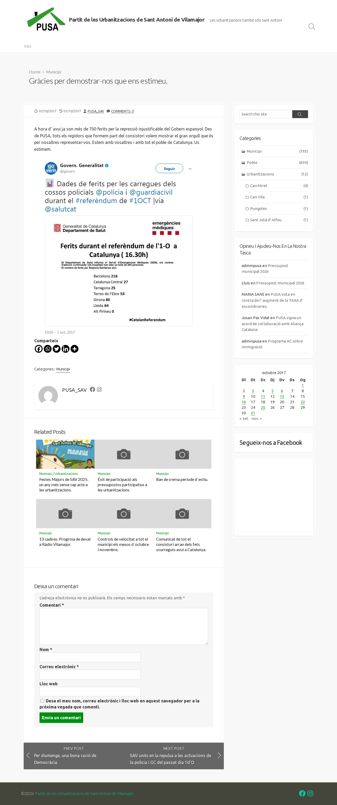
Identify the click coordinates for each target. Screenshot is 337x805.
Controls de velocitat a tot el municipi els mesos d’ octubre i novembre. (123, 544)
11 (263, 396)
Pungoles (279, 208)
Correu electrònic (59, 666)
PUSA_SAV (96, 111)
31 (253, 413)
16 (244, 402)
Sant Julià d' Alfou (279, 220)
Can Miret (279, 185)
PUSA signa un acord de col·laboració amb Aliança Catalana (273, 323)
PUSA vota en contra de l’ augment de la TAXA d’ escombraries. (272, 300)
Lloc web (48, 683)
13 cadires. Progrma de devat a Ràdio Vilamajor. (65, 542)
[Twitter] (57, 349)
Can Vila (279, 197)
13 (282, 396)
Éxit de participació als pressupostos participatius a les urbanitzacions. (122, 484)
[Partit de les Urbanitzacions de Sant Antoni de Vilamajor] (46, 19)
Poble (277, 162)
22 (303, 402)
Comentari (51, 605)
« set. (244, 418)
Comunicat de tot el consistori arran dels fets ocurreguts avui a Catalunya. (181, 544)
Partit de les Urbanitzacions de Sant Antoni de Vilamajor (84, 793)
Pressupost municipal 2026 (280, 283)
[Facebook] (39, 349)
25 (263, 407)
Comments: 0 (122, 111)
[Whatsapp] (48, 349)
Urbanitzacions (66, 473)
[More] (74, 349)
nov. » (256, 418)
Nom (45, 649)
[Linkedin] (66, 349)
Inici (27, 46)
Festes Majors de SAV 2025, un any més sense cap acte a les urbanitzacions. (63, 484)
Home (35, 71)
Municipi (53, 71)
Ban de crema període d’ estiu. (182, 479)
